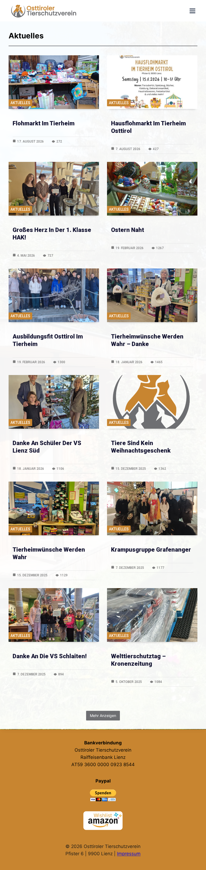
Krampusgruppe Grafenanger (151, 549)
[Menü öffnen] (192, 11)
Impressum (129, 853)
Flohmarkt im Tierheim (44, 123)
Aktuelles (20, 103)
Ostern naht (127, 230)
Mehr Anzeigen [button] (103, 715)
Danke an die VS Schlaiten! (50, 656)
